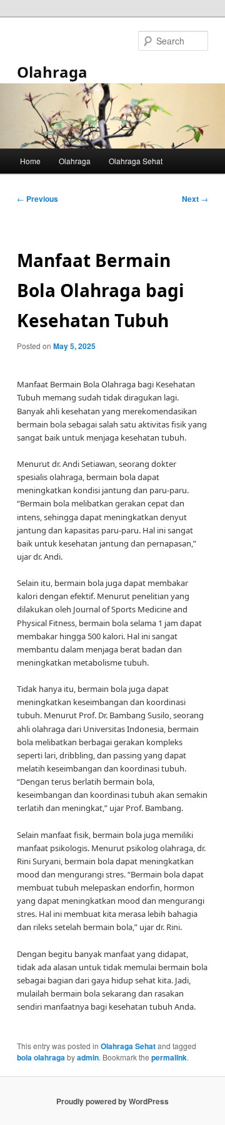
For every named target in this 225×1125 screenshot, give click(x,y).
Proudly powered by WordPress (112, 1101)
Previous (37, 198)
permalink (169, 1057)
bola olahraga (41, 1057)
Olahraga (52, 71)
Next (195, 198)
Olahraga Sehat (135, 160)
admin (88, 1057)
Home (30, 160)
